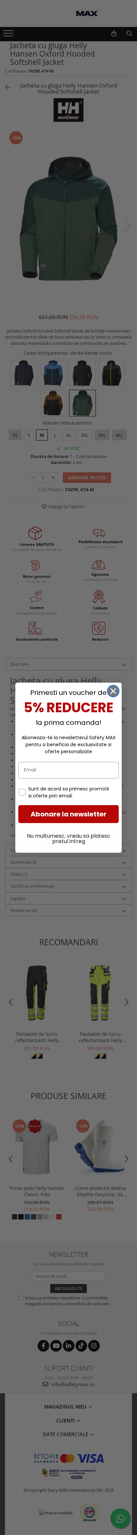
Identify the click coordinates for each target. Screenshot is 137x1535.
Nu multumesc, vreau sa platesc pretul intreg (68, 838)
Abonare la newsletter (68, 814)
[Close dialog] (113, 691)
